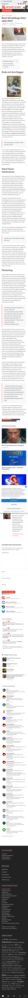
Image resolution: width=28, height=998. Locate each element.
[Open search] (24, 10)
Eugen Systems (4, 954)
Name (4, 571)
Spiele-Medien (9, 15)
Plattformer (16, 970)
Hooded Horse (4, 959)
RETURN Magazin (6, 914)
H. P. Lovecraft (5, 958)
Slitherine (4, 916)
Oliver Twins (22, 968)
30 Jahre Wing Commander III (13, 658)
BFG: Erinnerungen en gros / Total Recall (13, 445)
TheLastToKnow (10, 710)
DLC (12, 952)
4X (2, 939)
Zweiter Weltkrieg (11, 989)
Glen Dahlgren (8, 956)
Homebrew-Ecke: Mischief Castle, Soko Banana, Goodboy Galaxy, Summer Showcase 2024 (16, 676)
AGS (16, 945)
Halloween (11, 958)
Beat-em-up (9, 947)
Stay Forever (5, 921)
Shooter (3, 979)
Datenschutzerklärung (15, 511)
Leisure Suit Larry (17, 965)
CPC (18, 949)
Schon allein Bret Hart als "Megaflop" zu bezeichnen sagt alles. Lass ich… (14, 750)
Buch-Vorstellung (5, 949)
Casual (9, 949)
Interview (4, 961)
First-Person (15, 954)
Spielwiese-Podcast (6, 919)
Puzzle (14, 972)
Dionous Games (6, 897)
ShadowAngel (9, 769)
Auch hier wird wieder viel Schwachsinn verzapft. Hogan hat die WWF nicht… (14, 790)
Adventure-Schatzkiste (18, 942)
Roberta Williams (10, 975)
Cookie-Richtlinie (7, 511)
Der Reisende (9, 737)
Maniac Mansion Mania (7, 904)
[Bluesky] (25, 3)
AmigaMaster (5, 892)
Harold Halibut (10, 669)
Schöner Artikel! (9, 812)
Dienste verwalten (13, 498)
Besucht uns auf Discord (11, 602)
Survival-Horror (4, 983)
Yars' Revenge (13, 420)
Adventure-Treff (6, 889)
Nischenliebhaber (10, 696)
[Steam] (23, 3)
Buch (16, 419)
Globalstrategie (14, 956)
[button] (26, 487)
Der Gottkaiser (9, 717)
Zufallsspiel (4, 989)
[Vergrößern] (19, 77)
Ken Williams (10, 963)
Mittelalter (19, 967)
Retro (4, 975)
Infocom (22, 959)
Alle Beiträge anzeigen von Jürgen (17, 534)
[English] (24, 2)
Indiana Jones (5, 420)
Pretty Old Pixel (6, 911)
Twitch (17, 923)
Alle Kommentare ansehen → (8, 836)
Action (6, 939)
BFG (13, 947)
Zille (7, 809)
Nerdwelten (5, 907)
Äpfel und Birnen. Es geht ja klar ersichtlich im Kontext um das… (15, 758)
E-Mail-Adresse (6, 578)
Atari (13, 419)
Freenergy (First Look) (12, 663)
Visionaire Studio (12, 985)
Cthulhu (21, 949)
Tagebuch (9, 983)
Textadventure (18, 983)
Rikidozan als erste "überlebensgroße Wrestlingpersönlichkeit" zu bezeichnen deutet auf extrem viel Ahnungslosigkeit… (15, 774)
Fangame (10, 954)
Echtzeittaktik (22, 952)
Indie (18, 959)
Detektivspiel (5, 950)
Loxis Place (4, 902)
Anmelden (8, 597)
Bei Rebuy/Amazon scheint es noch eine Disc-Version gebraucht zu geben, (15, 818)
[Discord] (20, 3)
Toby (7, 689)
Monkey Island (4, 968)
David (7, 822)
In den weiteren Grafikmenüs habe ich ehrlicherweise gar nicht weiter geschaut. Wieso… (14, 699)
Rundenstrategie (8, 977)
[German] (26, 2)
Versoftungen (5, 985)
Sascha (14, 928)
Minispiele (15, 967)
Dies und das (12, 950)
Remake (22, 972)
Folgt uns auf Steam (10, 606)
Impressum (22, 511)
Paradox (9, 970)
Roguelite (16, 975)
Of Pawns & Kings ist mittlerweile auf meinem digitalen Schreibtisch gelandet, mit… (15, 714)
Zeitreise (19, 987)
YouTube (12, 923)
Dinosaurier (18, 950)
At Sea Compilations (7, 894)
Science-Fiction (23, 977)
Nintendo (16, 968)
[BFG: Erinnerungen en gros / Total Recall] (14, 436)
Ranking (18, 972)
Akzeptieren (14, 500)
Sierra (7, 979)
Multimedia (9, 968)
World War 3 (12, 987)
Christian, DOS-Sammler (15, 646)
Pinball (12, 970)
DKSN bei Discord (6, 859)
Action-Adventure (13, 939)
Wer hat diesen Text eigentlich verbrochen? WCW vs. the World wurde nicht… (15, 798)
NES (13, 968)
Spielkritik (4, 918)
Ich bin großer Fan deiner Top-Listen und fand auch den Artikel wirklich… (15, 734)
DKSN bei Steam (6, 857)
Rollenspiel (22, 975)
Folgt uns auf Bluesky (10, 611)
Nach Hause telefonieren (9, 65)
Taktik (13, 983)
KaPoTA (18, 961)
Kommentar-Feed (6, 877)
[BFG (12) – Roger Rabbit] (14, 482)
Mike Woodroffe (10, 967)
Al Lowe (19, 944)
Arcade (4, 947)
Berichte (3, 15)
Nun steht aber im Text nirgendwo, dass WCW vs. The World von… (15, 765)
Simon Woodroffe (13, 979)
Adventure (7, 942)
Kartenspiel (4, 963)
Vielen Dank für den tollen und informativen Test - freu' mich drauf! (15, 825)
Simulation (19, 979)
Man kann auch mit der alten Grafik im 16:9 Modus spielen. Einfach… (15, 707)
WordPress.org (5, 879)
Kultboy (4, 901)
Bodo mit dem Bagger (8, 63)
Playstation (21, 970)
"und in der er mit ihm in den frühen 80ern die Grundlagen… (15, 782)
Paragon (8, 828)
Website (4, 584)
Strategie (20, 981)
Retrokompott (5, 913)
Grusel (19, 956)
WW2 (16, 987)
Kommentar (5, 552)
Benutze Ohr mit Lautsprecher (9, 895)
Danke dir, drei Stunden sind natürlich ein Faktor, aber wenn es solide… (14, 832)
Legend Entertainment (7, 965)
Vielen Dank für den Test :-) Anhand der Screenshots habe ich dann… (14, 720)
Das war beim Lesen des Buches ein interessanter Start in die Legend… (13, 742)
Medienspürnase (6, 906)
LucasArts (4, 967)
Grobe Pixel (5, 899)
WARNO (22, 985)
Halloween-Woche (18, 958)
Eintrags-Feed (5, 874)
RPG (3, 977)
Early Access (16, 952)
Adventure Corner (6, 890)
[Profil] (18, 3)
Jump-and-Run (11, 962)
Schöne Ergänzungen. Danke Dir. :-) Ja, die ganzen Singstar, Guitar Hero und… (15, 727)
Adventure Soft (4, 944)
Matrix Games (10, 916)
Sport (9, 981)
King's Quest (15, 963)
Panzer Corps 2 (4, 970)
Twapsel (8, 731)
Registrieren (5, 869)
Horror (9, 959)
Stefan (7, 703)
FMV (24, 954)
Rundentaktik (15, 977)
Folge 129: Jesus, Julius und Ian (9, 630)
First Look (20, 954)
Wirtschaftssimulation (6, 987)
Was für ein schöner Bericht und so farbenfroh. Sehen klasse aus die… (15, 692)
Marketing (6, 66)
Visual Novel (18, 985)
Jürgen (12, 23)
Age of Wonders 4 (11, 944)
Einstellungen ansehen (14, 508)
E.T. (19, 419)
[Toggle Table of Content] (16, 61)
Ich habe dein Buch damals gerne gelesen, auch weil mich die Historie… (15, 806)
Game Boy (3, 956)
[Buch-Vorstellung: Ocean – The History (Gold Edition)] (14, 458)
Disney (9, 952)
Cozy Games (14, 949)
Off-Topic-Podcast (6, 909)
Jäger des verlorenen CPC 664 (9, 642)
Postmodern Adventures (6, 972)
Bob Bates (16, 947)
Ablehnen (14, 504)
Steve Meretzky (13, 981)
